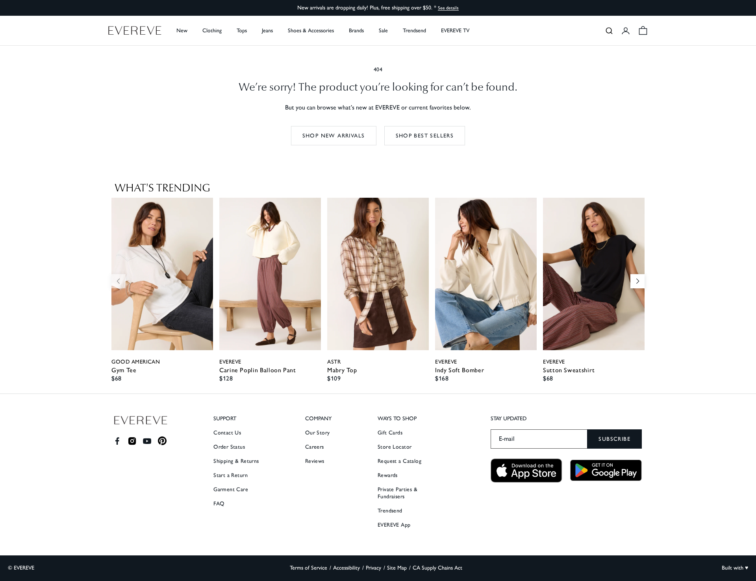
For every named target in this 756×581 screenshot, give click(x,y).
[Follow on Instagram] (132, 440)
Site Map (397, 567)
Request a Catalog (399, 461)
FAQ (218, 503)
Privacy (373, 567)
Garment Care (230, 489)
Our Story (317, 432)
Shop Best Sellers (425, 135)
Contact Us (227, 432)
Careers (314, 447)
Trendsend (414, 30)
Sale (383, 30)
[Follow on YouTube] (147, 440)
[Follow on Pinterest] (162, 440)
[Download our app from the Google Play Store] (606, 470)
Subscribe (614, 439)
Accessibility (346, 567)
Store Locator (394, 447)
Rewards (388, 475)
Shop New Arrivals (333, 135)
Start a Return (230, 475)
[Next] (637, 281)
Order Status (229, 447)
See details (448, 8)
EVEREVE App (394, 525)
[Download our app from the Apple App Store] (526, 470)
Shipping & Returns (236, 461)
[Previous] (118, 281)
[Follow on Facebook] (117, 440)
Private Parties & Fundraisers (397, 493)
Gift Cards (390, 432)
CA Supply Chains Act (437, 567)
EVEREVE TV (455, 30)
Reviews (314, 461)
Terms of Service (308, 567)
